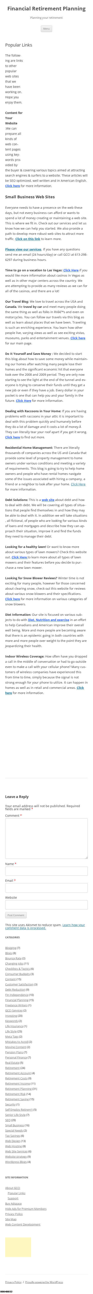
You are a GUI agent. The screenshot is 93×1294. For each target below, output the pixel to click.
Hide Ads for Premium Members (25, 1209)
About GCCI (12, 1188)
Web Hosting (13, 1146)
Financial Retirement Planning (46, 8)
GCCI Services (13, 1010)
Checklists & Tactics (17, 969)
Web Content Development (22, 1224)
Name (10, 864)
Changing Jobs (14, 963)
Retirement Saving (17, 1099)
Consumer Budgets (17, 974)
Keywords (11, 1021)
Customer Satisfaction (19, 984)
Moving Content (15, 1047)
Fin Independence (16, 995)
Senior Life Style (15, 1115)
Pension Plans (14, 1052)
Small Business (14, 1125)
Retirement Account (18, 1073)
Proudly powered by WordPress (44, 1282)
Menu (46, 28)
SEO (7, 1120)
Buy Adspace (13, 1204)
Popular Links (16, 1193)
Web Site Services (16, 1151)
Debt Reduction (15, 990)
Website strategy (16, 1157)
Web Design (12, 1141)
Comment (13, 815)
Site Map (10, 1219)
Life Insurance (14, 1026)
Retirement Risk (15, 1094)
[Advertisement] (55, 80)
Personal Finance (16, 1057)
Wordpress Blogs (16, 1162)
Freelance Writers (16, 1005)
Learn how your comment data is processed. (45, 926)
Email (10, 880)
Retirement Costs (16, 1078)
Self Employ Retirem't (19, 1110)
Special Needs (14, 1130)
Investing (11, 1016)
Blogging (10, 948)
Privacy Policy (14, 1214)
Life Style (11, 1031)
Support (13, 1198)
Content (10, 979)
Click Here (78, 484)
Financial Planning (16, 1000)
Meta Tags (11, 1037)
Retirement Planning (18, 1089)
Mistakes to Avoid (16, 1042)
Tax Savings (12, 1136)
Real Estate (12, 1063)
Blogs (8, 953)
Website (11, 897)
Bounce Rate (13, 958)
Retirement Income (17, 1083)
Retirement (12, 1068)
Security (10, 1104)
